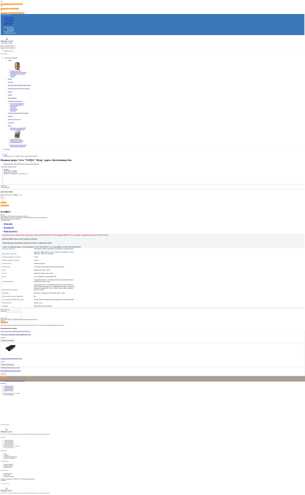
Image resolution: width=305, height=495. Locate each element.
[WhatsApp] (10, 212)
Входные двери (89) (15, 71)
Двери (9, 60)
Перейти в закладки (13, 8)
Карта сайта (7, 475)
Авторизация (10, 30)
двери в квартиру (20, 380)
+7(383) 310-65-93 (8, 386)
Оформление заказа (17, 4)
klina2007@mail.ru (9, 23)
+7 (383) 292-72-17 (9, 21)
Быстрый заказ (4, 205)
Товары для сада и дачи (14, 119)
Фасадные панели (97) (16, 142)
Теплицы (10, 116)
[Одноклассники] (3, 212)
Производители (8, 473)
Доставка (6, 455)
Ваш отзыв (4, 318)
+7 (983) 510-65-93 (9, 18)
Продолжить (4, 8)
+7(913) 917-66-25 (8, 389)
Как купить (7, 149)
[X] (6, 212)
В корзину (3, 202)
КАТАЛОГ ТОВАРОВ (10, 58)
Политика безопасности (10, 456)
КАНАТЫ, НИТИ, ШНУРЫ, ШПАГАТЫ (19, 85)
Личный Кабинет (8, 464)
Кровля (10, 95)
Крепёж (10, 91)
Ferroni (15, 170)
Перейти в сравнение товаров (16, 13)
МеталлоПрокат (12, 98)
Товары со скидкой (9, 476)
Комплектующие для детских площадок (19, 88)
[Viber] (8, 212)
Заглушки (10, 82)
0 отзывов (4, 166)
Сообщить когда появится (7, 340)
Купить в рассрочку (6, 194)
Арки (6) (12, 76)
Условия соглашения (9, 458)
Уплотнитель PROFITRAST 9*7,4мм (11, 358)
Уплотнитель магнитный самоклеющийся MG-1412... (16, 334)
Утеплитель (11, 122)
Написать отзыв (12, 166)
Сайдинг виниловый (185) (17, 129)
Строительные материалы (15, 101)
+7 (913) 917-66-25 (9, 20)
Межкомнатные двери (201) (17, 73)
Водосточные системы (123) (17, 146)
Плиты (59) (13, 110)
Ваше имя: (3, 311)
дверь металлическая (9, 380)
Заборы (10, 79)
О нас (5, 453)
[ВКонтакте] (1, 212)
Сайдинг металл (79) (15, 139)
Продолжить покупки (6, 4)
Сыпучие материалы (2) (16, 105)
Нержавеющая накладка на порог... (11, 370)
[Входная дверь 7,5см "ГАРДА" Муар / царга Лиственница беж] (21, 164)
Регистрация (10, 28)
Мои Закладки (8, 467)
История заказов (8, 465)
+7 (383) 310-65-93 (9, 17)
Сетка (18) (13, 108)
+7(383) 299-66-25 (8, 387)
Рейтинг (3, 321)
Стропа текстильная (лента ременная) (18, 113)
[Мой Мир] (5, 212)
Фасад (9, 125)
